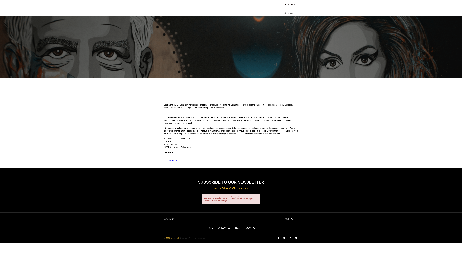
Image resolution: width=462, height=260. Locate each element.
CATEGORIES (193, 13)
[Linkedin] (295, 238)
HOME (167, 13)
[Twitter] (284, 238)
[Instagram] (290, 238)
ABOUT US (179, 13)
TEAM (206, 13)
